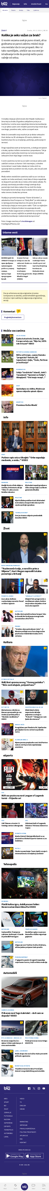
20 (11, 386)
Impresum (23, 1125)
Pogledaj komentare (12, 317)
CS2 (2, 820)
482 (11, 336)
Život (4, 30)
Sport (6, 1102)
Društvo (19, 402)
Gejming (4, 901)
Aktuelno (19, 611)
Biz (5, 1106)
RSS (21, 1139)
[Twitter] (34, 1088)
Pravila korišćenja (27, 1129)
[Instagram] (39, 1088)
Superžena (8, 1123)
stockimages (27, 221)
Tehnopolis (8, 1130)
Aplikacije (24, 1136)
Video (22, 1099)
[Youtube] (44, 1088)
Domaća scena (20, 833)
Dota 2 (17, 848)
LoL (2, 792)
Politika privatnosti (28, 1132)
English (23, 1106)
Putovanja (8, 1116)
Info (5, 1099)
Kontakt (23, 1142)
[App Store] (34, 1156)
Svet (18, 386)
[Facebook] (29, 1088)
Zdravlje (7, 1113)
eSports (7, 1126)
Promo (17, 626)
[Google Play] (14, 1156)
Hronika (4, 482)
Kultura (7, 1119)
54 (11, 370)
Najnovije (16, 4)
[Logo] (4, 4)
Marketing (24, 1122)
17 (19, 311)
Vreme (22, 1109)
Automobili (8, 1133)
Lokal (6, 1137)
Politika (28, 482)
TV (21, 1102)
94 (11, 402)
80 (11, 352)
